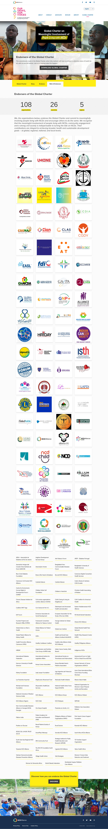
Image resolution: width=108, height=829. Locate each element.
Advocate (58, 15)
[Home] (21, 13)
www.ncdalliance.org (90, 825)
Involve (67, 15)
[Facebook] (82, 2)
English (87, 9)
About (40, 15)
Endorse (42, 84)
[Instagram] (94, 2)
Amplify (76, 15)
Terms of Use (25, 825)
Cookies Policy (34, 825)
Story (33, 84)
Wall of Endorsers (55, 84)
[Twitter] (86, 2)
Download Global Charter (54, 68)
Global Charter (87, 15)
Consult (49, 15)
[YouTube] (90, 2)
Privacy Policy (16, 825)
